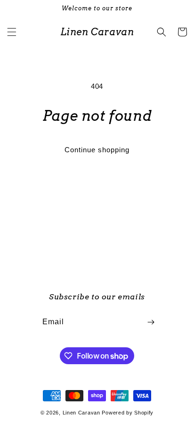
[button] (11, 32)
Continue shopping (97, 150)
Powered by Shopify (128, 412)
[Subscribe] (150, 322)
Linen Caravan (81, 412)
